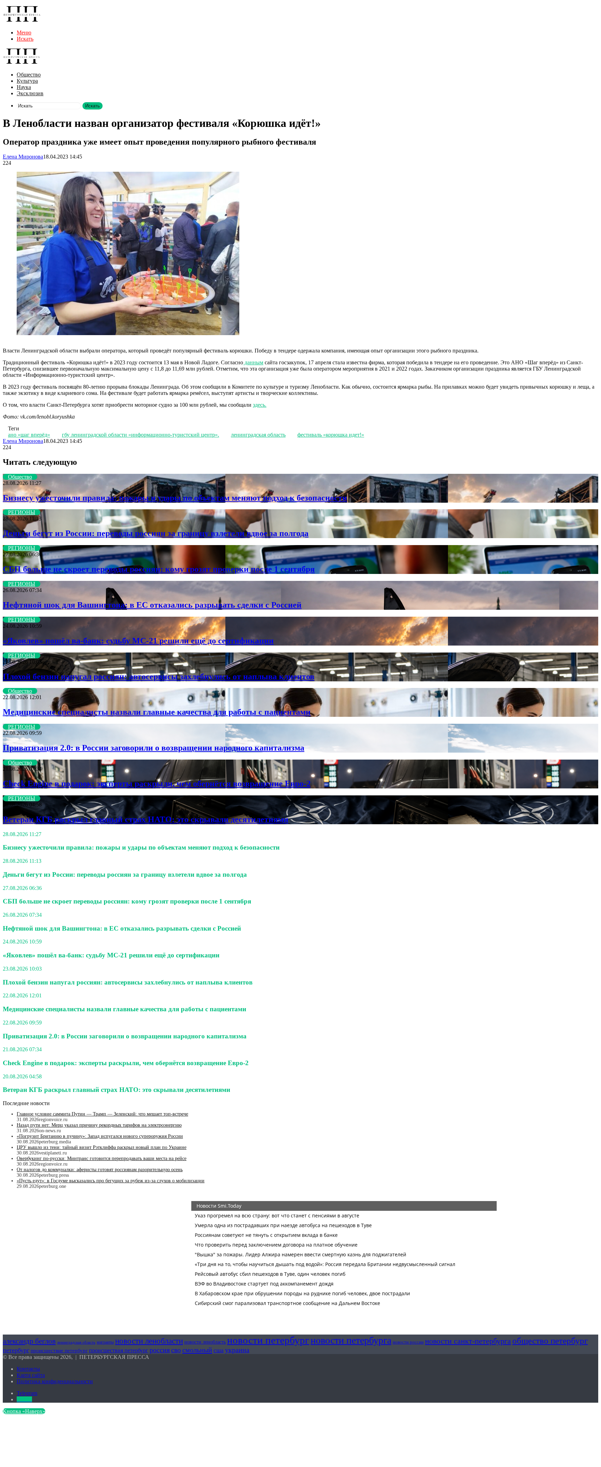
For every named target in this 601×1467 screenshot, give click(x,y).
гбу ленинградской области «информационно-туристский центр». (140, 435)
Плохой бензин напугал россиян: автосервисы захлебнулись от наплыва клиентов (158, 676)
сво (176, 1350)
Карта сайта (31, 1375)
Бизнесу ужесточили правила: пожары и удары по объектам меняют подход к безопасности (175, 497)
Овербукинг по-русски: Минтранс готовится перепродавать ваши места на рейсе (101, 1158)
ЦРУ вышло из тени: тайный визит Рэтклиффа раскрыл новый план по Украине (101, 1147)
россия (160, 1350)
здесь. (259, 405)
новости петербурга (351, 1340)
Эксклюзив (30, 93)
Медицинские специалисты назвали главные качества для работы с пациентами (157, 711)
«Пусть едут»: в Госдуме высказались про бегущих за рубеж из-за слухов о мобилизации (111, 1180)
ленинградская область (258, 435)
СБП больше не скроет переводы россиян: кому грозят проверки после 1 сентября (159, 569)
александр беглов (29, 1341)
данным (253, 362)
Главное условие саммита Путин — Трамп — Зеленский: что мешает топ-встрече (102, 1114)
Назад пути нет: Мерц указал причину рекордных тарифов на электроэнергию (99, 1125)
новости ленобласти (149, 1340)
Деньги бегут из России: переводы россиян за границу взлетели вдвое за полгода (155, 533)
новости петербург (268, 1340)
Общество (29, 75)
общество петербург (550, 1340)
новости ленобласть (205, 1342)
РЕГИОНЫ (21, 512)
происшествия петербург (118, 1350)
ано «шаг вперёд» (29, 435)
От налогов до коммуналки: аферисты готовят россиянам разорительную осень (100, 1169)
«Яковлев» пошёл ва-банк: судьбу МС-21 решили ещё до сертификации (138, 640)
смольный (197, 1350)
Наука (24, 87)
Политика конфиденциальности (55, 1381)
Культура (27, 81)
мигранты (105, 1342)
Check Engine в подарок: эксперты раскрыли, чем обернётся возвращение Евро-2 (157, 783)
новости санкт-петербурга (468, 1341)
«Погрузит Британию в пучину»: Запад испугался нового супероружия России (100, 1136)
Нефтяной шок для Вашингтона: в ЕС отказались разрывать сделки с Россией (152, 604)
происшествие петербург (59, 1350)
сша (219, 1350)
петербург (16, 1350)
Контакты (28, 1369)
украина (237, 1350)
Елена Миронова (23, 157)
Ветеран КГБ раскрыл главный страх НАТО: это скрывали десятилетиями (145, 819)
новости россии (408, 1342)
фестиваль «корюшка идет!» (330, 435)
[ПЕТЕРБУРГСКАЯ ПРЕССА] (22, 21)
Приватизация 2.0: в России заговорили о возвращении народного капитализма (153, 747)
